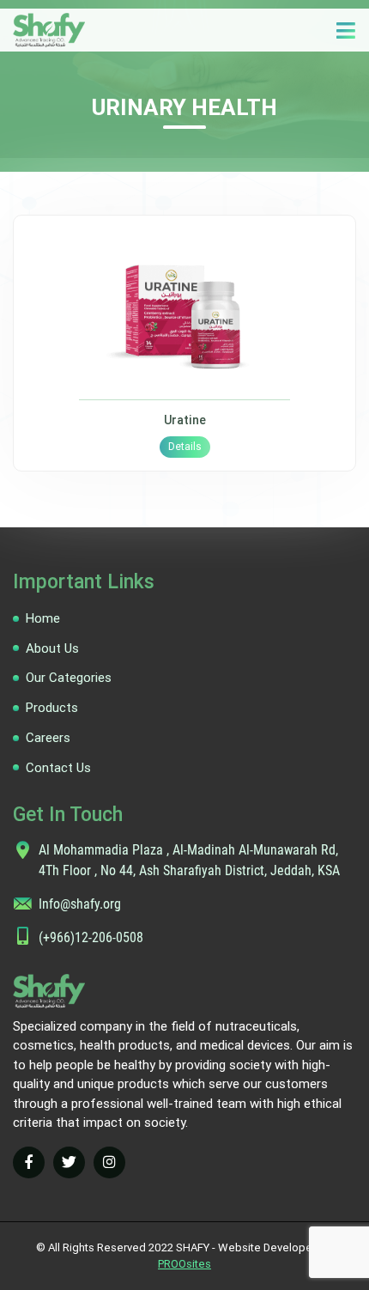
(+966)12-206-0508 (91, 937)
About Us (52, 648)
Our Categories (69, 677)
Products (52, 707)
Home (43, 618)
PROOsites (184, 1263)
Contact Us (58, 768)
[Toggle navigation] (345, 31)
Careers (48, 737)
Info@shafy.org (80, 904)
